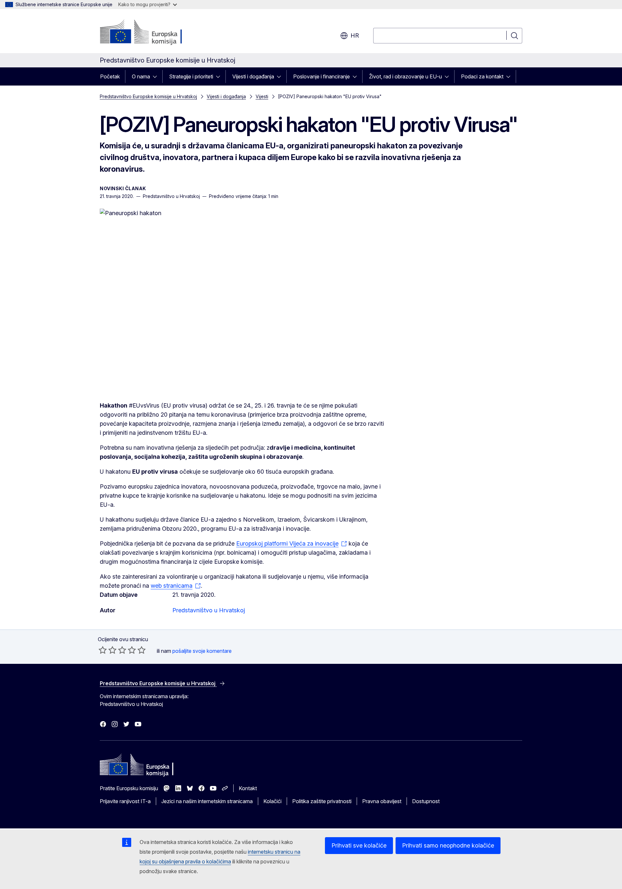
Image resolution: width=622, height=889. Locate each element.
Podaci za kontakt (482, 76)
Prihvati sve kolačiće (358, 845)
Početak (110, 76)
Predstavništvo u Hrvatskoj (208, 610)
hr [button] (355, 35)
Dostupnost (426, 801)
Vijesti (262, 96)
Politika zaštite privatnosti (321, 801)
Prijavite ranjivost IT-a (125, 801)
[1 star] (103, 650)
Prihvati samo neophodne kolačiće (448, 845)
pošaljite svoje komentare (202, 651)
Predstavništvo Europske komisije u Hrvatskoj (148, 96)
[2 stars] (107, 650)
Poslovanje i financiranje (321, 76)
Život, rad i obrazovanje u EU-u (405, 76)
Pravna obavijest (381, 801)
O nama (141, 76)
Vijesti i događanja (253, 76)
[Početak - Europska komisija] (152, 32)
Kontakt (248, 788)
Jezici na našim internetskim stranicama (207, 801)
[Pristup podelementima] (156, 76)
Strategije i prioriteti (191, 76)
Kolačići (272, 801)
